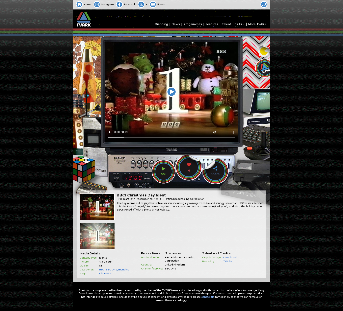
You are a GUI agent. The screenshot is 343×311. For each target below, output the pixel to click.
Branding (161, 24)
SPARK (240, 24)
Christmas (105, 273)
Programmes (192, 24)
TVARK (227, 261)
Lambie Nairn (231, 257)
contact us (207, 296)
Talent (226, 24)
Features (211, 24)
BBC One (111, 269)
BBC (102, 269)
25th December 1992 (142, 198)
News (176, 24)
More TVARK (257, 24)
